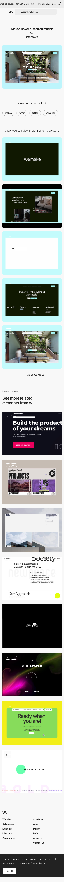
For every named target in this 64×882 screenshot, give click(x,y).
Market (36, 828)
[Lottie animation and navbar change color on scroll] (32, 347)
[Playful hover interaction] (32, 723)
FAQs (35, 833)
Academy (38, 819)
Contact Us (38, 842)
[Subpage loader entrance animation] (32, 253)
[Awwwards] (10, 12)
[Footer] (32, 300)
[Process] (32, 206)
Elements (7, 828)
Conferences (8, 838)
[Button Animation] (32, 626)
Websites (7, 819)
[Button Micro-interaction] (32, 530)
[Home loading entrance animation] (32, 159)
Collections (8, 824)
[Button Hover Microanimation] (32, 771)
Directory (7, 833)
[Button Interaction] (32, 578)
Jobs (35, 824)
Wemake (32, 37)
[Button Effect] (32, 674)
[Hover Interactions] (32, 433)
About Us (37, 838)
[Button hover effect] (32, 482)
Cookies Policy (38, 863)
